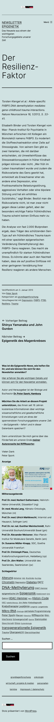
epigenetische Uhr (10, 593)
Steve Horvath (8, 623)
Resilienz (6, 303)
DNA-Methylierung (18, 587)
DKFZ (40, 582)
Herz (30, 598)
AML (23, 578)
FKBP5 (37, 300)
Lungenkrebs (43, 607)
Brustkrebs (30, 578)
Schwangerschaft (20, 619)
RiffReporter (38, 615)
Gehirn (5, 598)
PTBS (43, 300)
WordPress (30, 711)
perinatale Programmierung (37, 611)
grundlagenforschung (28, 297)
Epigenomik (28, 593)
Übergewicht (17, 632)
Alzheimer (17, 578)
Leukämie (24, 606)
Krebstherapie (10, 606)
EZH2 (48, 594)
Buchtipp (38, 578)
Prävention (27, 615)
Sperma (31, 619)
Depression (27, 300)
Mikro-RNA (9, 610)
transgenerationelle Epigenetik (24, 628)
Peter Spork (11, 293)
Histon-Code (40, 598)
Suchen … (7, 638)
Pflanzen (19, 615)
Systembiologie (26, 623)
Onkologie (20, 611)
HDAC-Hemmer (18, 598)
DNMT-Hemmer (41, 588)
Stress (17, 623)
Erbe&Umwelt (41, 594)
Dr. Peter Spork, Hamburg (27, 393)
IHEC (4, 602)
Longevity (33, 607)
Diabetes (31, 582)
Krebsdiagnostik (35, 602)
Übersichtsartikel (32, 632)
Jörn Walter (23, 602)
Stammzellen (41, 619)
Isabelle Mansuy (12, 603)
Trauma (14, 303)
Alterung (7, 577)
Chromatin (8, 582)
